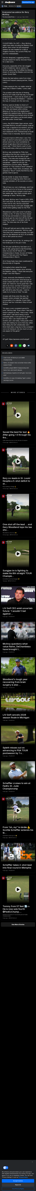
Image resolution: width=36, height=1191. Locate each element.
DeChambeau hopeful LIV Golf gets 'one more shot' (17, 374)
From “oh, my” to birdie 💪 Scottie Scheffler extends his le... (18, 830)
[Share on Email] (24, 345)
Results (12, 6)
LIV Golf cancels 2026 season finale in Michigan (16, 716)
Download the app (28, 2)
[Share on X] (7, 345)
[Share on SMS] (28, 345)
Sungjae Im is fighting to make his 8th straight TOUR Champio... (17, 573)
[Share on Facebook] (15, 345)
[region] (18, 1175)
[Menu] (2, 2)
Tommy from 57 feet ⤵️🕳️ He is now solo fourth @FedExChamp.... (16, 909)
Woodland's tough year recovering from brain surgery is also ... (15, 682)
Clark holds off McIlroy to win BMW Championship (14, 359)
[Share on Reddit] (11, 345)
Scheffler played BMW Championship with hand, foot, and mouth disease (16, 369)
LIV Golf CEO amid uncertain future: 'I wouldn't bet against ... (18, 611)
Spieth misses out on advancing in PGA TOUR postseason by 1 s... (15, 750)
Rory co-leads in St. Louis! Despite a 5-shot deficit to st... (16, 481)
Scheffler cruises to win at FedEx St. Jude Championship (16, 786)
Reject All (18, 1184)
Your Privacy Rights (18, 1188)
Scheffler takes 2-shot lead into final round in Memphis (17, 866)
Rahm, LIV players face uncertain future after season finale (17, 364)
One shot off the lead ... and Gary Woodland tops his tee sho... (17, 527)
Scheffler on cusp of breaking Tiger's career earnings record (17, 379)
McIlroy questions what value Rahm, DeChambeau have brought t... (17, 646)
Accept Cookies (18, 1181)
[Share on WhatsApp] (20, 345)
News (19, 6)
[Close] (32, 1161)
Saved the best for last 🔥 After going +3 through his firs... (17, 435)
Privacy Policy (23, 1177)
